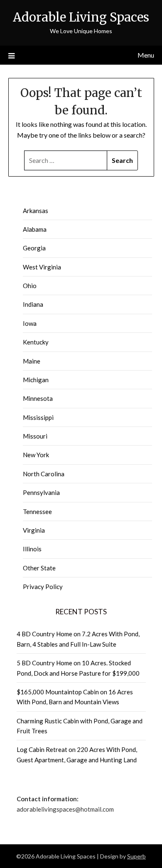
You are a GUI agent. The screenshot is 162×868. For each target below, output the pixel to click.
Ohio (30, 285)
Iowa (30, 323)
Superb (136, 856)
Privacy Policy (43, 586)
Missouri (35, 436)
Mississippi (38, 417)
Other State (39, 568)
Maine (31, 361)
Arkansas (35, 210)
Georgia (34, 248)
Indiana (33, 304)
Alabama (35, 229)
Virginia (34, 530)
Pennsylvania (41, 492)
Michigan (36, 379)
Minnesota (38, 398)
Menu (145, 55)
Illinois (32, 549)
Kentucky (36, 342)
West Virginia (42, 267)
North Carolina (43, 474)
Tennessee (37, 511)
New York (36, 454)
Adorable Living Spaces (81, 17)
